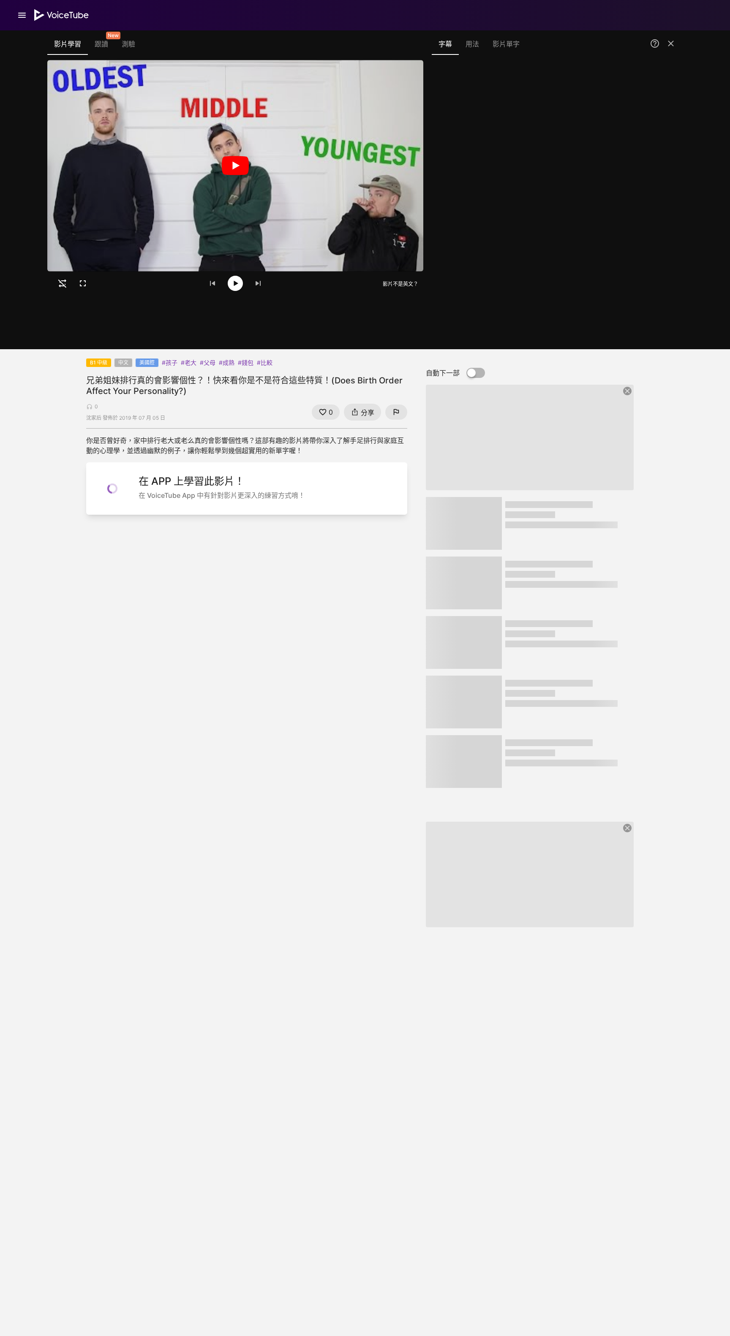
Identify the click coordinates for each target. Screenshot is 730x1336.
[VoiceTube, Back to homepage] (62, 15)
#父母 (207, 362)
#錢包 (245, 362)
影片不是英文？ (400, 283)
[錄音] (666, 81)
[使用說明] (655, 43)
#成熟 (226, 362)
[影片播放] (235, 166)
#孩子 (169, 362)
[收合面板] (671, 43)
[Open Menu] (22, 15)
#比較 (264, 362)
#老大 (188, 362)
